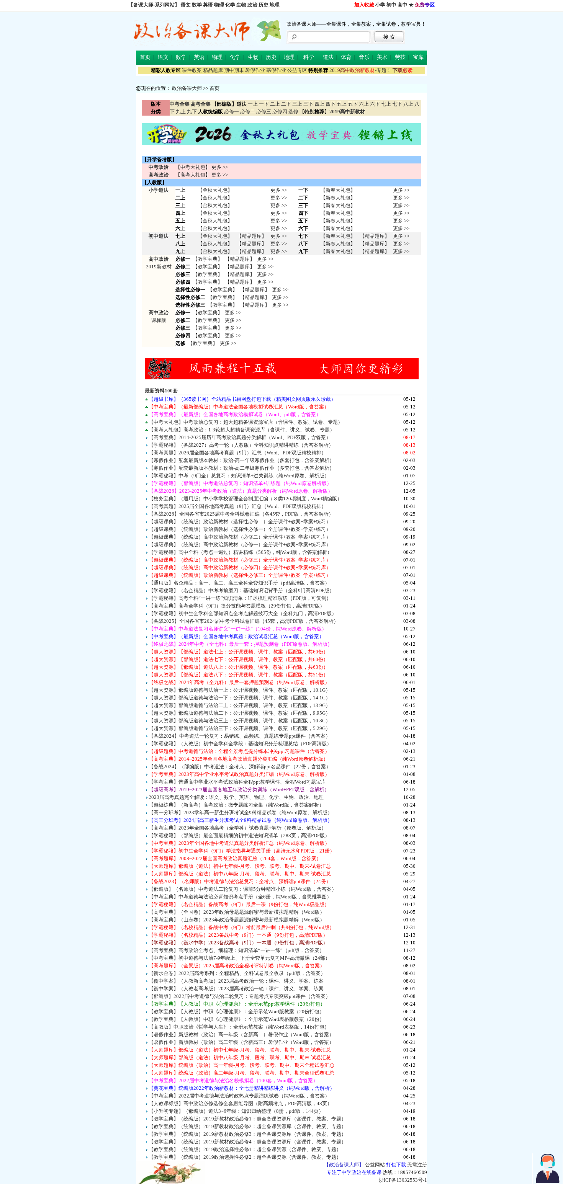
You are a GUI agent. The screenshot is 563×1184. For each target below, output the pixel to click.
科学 (308, 57)
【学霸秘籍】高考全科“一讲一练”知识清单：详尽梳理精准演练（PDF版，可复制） (240, 598)
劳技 (400, 57)
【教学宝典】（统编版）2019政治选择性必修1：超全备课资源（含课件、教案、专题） (245, 1149)
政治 (252, 5)
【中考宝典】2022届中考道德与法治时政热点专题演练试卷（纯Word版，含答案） (239, 1096)
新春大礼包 (338, 190)
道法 (328, 57)
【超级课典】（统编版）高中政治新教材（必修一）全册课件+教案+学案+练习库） (240, 544)
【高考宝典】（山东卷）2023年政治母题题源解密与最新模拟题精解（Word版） (237, 920)
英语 (208, 5)
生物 (241, 5)
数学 (197, 5)
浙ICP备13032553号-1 (403, 1180)
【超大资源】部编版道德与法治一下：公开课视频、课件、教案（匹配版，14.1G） (240, 698)
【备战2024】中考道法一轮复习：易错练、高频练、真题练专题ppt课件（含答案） (240, 736)
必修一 (231, 111)
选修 (293, 111)
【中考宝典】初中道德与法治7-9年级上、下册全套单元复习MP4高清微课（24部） (239, 958)
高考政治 (159, 175)
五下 (353, 104)
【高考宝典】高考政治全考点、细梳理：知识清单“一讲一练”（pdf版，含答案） (236, 950)
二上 (275, 104)
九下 (192, 111)
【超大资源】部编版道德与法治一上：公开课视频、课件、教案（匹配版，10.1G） (240, 690)
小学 (380, 5)
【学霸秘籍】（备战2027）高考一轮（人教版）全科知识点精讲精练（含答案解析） (241, 445)
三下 (308, 104)
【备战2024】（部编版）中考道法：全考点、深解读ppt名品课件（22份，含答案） (240, 766)
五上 (342, 104)
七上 (386, 104)
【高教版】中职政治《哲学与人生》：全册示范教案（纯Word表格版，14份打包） (239, 1027)
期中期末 (234, 70)
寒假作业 (276, 70)
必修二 (247, 111)
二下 (286, 104)
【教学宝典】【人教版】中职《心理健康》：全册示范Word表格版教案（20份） (236, 1019)
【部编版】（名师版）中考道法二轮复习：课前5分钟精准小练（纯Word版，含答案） (243, 889)
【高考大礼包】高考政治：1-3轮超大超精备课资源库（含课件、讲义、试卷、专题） (242, 430)
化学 (230, 5)
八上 (408, 104)
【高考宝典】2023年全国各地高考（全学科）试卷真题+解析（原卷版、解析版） (237, 828)
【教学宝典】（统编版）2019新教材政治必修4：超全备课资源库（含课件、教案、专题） (247, 1142)
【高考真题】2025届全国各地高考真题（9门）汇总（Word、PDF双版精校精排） (237, 506)
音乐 (364, 57)
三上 (297, 104)
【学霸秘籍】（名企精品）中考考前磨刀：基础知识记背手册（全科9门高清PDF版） (241, 590)
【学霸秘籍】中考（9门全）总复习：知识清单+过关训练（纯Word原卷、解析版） (239, 475)
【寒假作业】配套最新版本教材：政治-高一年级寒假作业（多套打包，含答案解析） (241, 460)
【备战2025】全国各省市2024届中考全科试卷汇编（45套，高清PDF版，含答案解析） (244, 621)
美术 (382, 57)
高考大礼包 (192, 175)
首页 (145, 57)
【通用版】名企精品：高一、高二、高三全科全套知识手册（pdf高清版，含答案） (239, 583)
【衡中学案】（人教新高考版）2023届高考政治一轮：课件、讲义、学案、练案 (236, 981)
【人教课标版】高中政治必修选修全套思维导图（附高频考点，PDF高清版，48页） (240, 1103)
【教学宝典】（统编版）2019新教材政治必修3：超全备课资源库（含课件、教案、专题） (247, 1134)
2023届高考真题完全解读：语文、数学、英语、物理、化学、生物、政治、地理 (236, 797)
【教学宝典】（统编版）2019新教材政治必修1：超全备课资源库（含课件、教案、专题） (247, 1119)
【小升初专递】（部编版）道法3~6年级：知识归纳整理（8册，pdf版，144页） (236, 1111)
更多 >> (219, 167)
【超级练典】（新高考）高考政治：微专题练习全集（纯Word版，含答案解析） (236, 805)
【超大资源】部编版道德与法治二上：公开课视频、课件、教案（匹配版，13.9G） (240, 705)
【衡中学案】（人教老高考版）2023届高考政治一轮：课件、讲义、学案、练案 (236, 988)
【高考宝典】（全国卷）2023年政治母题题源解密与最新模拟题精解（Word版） (237, 912)
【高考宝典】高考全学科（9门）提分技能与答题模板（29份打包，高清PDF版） (237, 606)
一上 (253, 104)
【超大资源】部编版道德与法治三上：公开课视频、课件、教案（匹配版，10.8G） (240, 720)
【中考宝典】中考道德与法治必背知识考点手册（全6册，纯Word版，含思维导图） (240, 897)
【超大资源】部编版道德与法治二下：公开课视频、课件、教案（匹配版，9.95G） (240, 713)
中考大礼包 (192, 167)
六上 (364, 104)
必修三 (263, 111)
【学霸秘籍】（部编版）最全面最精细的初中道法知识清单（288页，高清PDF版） (239, 835)
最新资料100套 (161, 391)
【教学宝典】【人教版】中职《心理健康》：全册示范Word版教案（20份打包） (236, 1011)
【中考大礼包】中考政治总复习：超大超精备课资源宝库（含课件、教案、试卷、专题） (246, 422)
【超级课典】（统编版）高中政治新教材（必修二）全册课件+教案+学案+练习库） (240, 537)
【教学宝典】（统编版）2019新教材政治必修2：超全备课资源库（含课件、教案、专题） (247, 1126)
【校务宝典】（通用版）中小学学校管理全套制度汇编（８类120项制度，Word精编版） (245, 498)
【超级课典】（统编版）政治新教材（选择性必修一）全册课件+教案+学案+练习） (240, 529)
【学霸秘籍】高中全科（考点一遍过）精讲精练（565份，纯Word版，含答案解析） (240, 552)
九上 (181, 111)
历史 (263, 5)
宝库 (418, 57)
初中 (391, 5)
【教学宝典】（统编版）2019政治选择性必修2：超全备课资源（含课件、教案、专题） (245, 1157)
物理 (219, 5)
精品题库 (213, 70)
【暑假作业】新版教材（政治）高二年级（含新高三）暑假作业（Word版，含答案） (241, 1042)
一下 (264, 104)
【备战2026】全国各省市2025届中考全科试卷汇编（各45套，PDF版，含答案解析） (241, 514)
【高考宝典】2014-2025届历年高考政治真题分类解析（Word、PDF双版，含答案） (240, 437)
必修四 (279, 111)
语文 (186, 5)
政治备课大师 (187, 88)
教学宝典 (208, 259)
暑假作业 (255, 70)
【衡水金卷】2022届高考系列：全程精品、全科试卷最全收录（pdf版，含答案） (237, 973)
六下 (375, 104)
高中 (403, 5)
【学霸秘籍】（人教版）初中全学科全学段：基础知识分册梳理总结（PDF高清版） (240, 743)
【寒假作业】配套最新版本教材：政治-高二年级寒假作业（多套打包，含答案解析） (241, 468)
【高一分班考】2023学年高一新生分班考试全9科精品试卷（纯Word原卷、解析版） (240, 812)
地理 (275, 5)
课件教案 (192, 70)
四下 (331, 104)
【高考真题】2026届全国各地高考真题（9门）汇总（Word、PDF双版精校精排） (237, 453)
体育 (346, 57)
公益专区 (297, 70)
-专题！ (360, 70)
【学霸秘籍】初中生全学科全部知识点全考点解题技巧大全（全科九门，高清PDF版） (243, 613)
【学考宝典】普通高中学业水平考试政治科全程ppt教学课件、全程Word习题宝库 (237, 782)
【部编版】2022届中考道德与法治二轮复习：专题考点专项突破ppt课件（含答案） (240, 996)
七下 (397, 104)
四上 (319, 104)
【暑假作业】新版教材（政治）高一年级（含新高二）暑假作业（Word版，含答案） (241, 1034)
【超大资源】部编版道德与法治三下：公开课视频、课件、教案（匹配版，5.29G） (240, 728)
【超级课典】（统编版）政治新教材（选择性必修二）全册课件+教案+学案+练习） (240, 521)
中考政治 (159, 167)
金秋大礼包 (215, 190)
